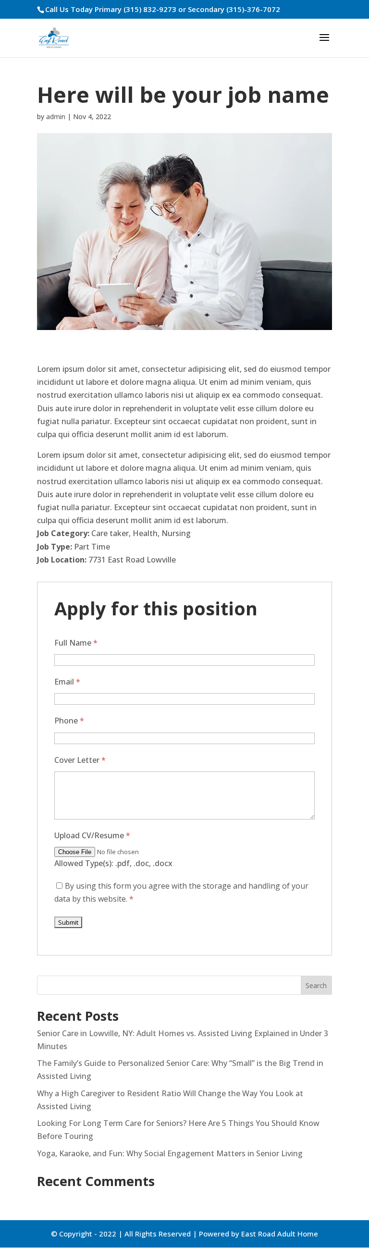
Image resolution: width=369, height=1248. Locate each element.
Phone (69, 720)
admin (55, 116)
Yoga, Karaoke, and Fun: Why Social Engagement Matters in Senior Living (170, 1153)
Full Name (76, 642)
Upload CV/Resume (92, 835)
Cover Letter (80, 760)
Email (67, 681)
